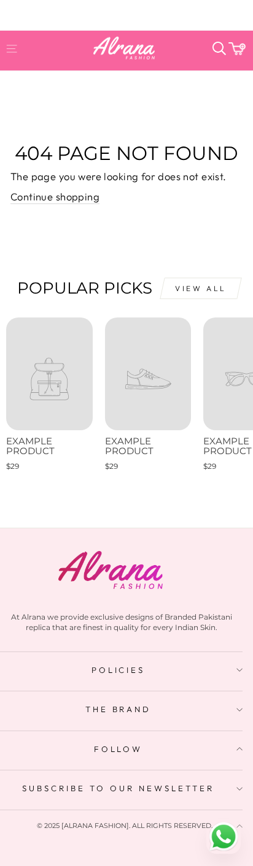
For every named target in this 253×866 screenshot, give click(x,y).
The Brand (118, 709)
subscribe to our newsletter (118, 788)
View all (201, 288)
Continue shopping (54, 196)
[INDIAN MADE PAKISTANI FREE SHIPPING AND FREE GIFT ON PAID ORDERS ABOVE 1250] (126, 11)
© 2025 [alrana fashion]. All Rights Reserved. (124, 825)
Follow (118, 749)
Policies (118, 670)
